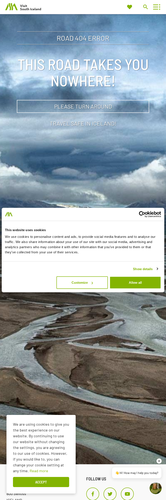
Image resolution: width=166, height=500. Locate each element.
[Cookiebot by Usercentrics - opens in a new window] (142, 214)
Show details (143, 269)
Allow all (135, 282)
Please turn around (83, 106)
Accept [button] (41, 482)
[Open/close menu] (155, 7)
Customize (80, 282)
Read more (39, 470)
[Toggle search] (145, 7)
